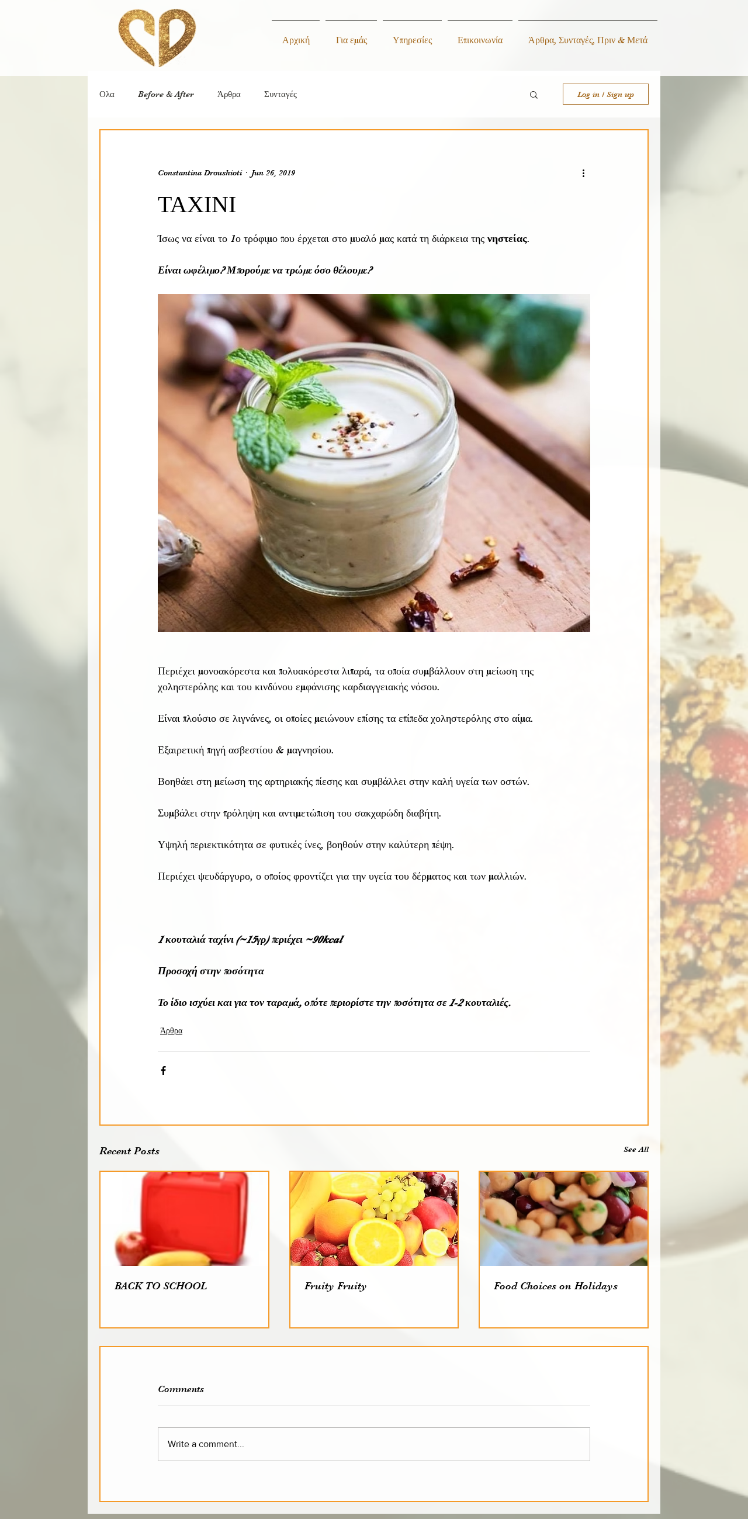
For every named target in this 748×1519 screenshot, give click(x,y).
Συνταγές (280, 94)
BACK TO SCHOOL (161, 1286)
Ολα (107, 94)
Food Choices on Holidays (556, 1286)
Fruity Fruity (335, 1286)
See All (636, 1149)
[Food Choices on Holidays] (563, 1219)
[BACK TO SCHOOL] (184, 1219)
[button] (533, 94)
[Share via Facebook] (163, 1070)
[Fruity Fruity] (374, 1219)
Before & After (166, 94)
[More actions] (583, 172)
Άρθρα (229, 94)
